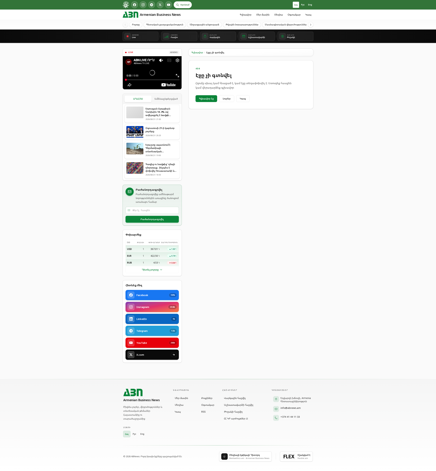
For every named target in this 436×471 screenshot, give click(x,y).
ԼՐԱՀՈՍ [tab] (138, 98)
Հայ (296, 4)
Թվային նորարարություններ (242, 24)
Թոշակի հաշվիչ (233, 411)
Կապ (308, 14)
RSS (203, 411)
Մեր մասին (262, 14)
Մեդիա (278, 14)
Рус (303, 4)
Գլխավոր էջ (206, 98)
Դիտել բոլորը (150, 269)
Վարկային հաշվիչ (235, 398)
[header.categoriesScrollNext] (310, 24)
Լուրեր (227, 98)
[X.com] (160, 4)
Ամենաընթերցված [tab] (166, 98)
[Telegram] (151, 4)
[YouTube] (168, 4)
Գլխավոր (245, 14)
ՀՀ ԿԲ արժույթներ (234, 418)
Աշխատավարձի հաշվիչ (238, 404)
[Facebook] (134, 4)
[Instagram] (143, 4)
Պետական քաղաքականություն (164, 24)
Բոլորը (136, 24)
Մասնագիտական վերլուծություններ (286, 24)
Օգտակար (294, 14)
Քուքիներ (206, 398)
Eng (310, 4)
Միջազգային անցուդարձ (204, 24)
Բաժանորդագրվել (152, 219)
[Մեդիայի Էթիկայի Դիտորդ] (126, 4)
